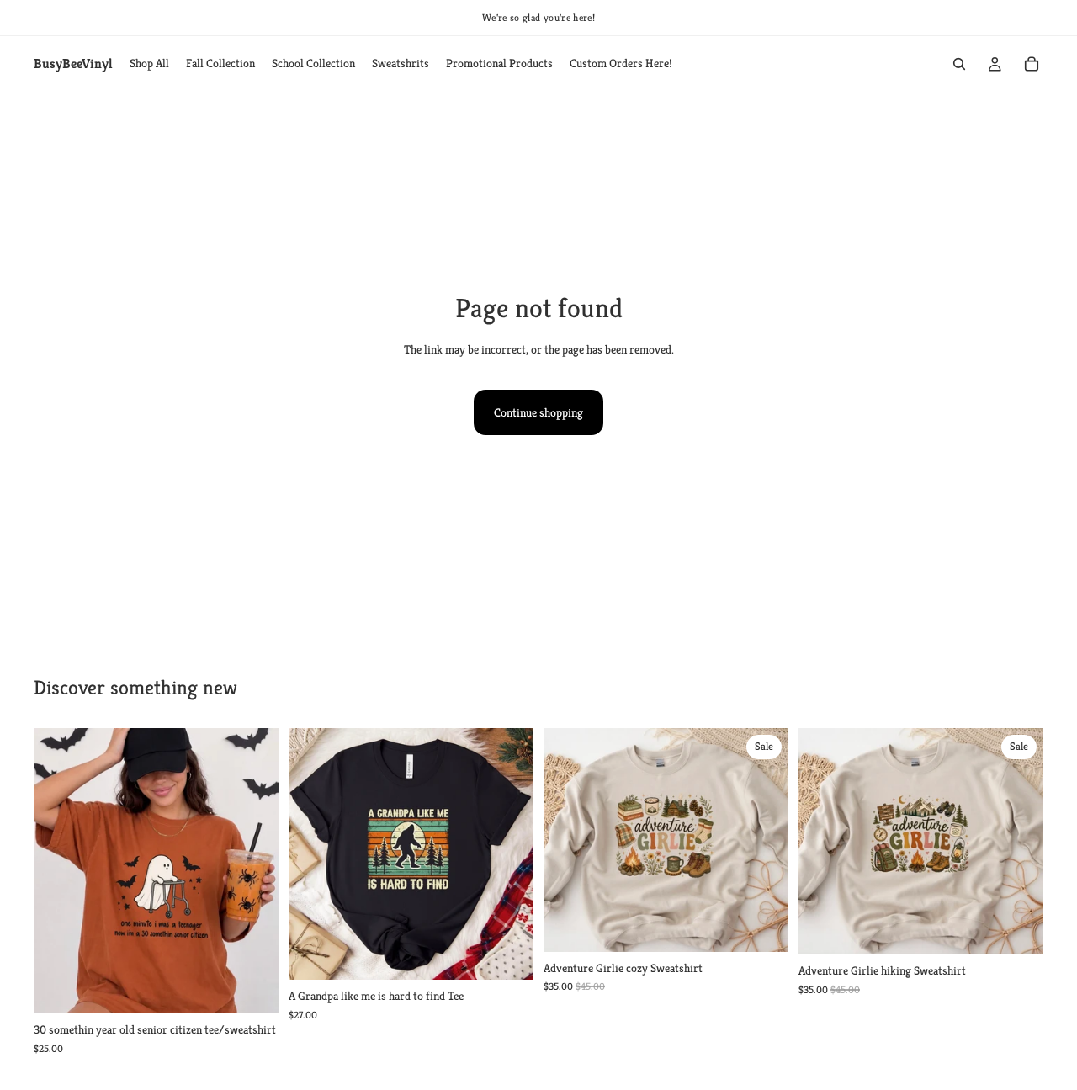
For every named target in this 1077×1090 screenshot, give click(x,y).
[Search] (959, 63)
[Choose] (252, 987)
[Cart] (1031, 63)
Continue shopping (538, 412)
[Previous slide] (59, 871)
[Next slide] (253, 871)
